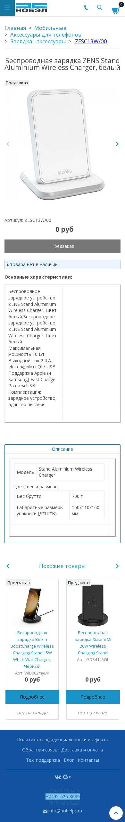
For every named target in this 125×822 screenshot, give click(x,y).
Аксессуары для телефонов (45, 34)
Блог (69, 760)
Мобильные (50, 27)
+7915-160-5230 (63, 803)
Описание (62, 449)
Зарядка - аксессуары (38, 41)
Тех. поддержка (43, 760)
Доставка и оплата (82, 750)
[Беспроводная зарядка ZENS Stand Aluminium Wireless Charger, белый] (62, 144)
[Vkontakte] (57, 776)
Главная (15, 27)
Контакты (88, 760)
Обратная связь (39, 750)
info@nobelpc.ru (65, 811)
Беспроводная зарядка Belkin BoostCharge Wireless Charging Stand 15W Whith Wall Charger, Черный (32, 649)
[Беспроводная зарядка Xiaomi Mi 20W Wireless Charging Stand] (92, 605)
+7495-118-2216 (63, 790)
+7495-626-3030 (63, 796)
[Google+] (67, 776)
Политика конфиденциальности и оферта (62, 739)
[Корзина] (116, 8)
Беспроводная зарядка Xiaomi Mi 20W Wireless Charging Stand (93, 643)
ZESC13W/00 (91, 41)
